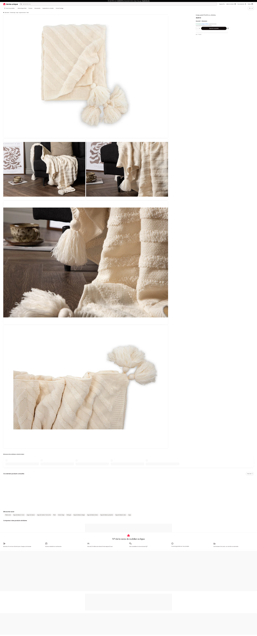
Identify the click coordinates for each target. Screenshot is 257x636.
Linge (17, 12)
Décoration (7, 12)
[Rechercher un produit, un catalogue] (21, 4)
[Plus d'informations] (210, 25)
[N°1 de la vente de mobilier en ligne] (10, 4)
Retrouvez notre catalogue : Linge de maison (13, 454)
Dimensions (204, 21)
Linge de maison (22, 12)
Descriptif (198, 21)
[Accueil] (3, 13)
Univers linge (12, 12)
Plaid (28, 12)
